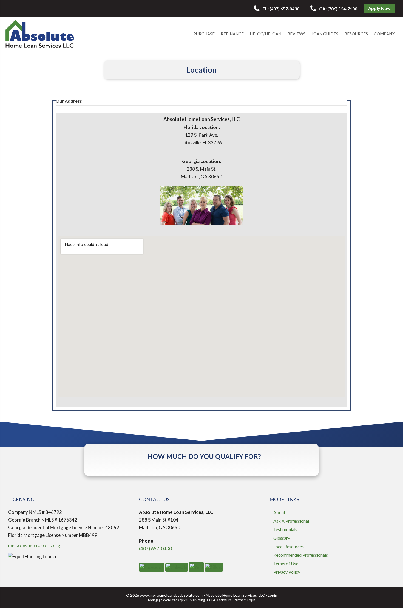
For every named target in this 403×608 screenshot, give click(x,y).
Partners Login (244, 600)
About (279, 512)
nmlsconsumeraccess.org (34, 545)
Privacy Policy (286, 572)
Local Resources (288, 546)
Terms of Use (285, 563)
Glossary (281, 537)
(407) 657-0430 (155, 548)
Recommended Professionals (300, 554)
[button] (276, 9)
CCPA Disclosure (219, 600)
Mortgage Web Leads (163, 600)
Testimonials (285, 529)
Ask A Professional (291, 520)
